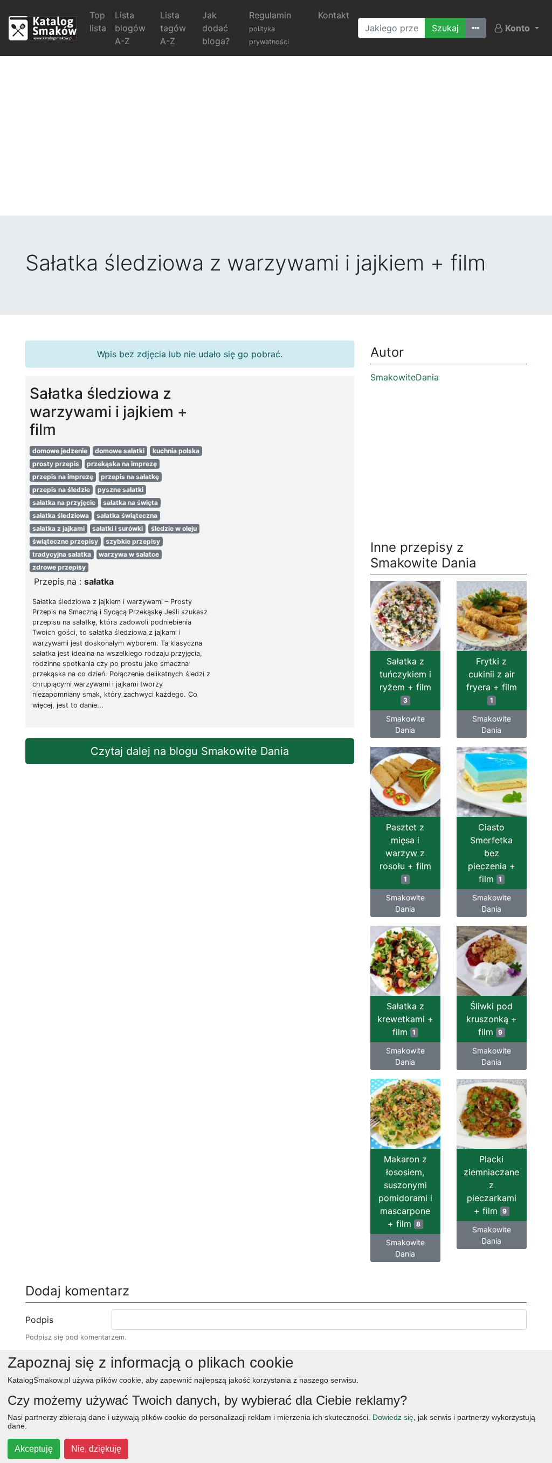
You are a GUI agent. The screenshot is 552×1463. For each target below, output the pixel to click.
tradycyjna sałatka (61, 554)
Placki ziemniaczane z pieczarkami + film (491, 1185)
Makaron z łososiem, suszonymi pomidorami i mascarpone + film (405, 1191)
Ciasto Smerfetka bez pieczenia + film (491, 853)
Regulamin (270, 28)
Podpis (39, 1319)
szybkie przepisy (133, 541)
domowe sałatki (119, 451)
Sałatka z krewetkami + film (405, 1019)
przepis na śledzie (61, 490)
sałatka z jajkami (58, 528)
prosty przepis (55, 464)
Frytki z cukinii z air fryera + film (491, 680)
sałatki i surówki (117, 528)
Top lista (97, 21)
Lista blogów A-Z (130, 28)
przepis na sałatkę (130, 477)
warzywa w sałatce (129, 554)
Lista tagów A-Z (173, 28)
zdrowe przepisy (59, 567)
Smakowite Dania (405, 724)
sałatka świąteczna (126, 515)
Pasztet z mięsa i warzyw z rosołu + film (405, 852)
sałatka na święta (130, 502)
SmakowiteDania (404, 377)
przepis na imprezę (62, 477)
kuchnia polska (176, 451)
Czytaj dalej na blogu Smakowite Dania (190, 751)
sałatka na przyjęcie (63, 502)
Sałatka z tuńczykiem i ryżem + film (405, 680)
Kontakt (333, 15)
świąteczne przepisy (65, 541)
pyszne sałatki (120, 490)
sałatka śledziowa (60, 515)
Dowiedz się (392, 1417)
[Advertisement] (276, 140)
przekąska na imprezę (122, 464)
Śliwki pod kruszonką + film (491, 1019)
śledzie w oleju (174, 528)
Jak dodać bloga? (216, 28)
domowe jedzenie (59, 451)
